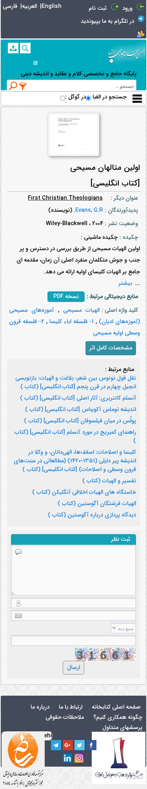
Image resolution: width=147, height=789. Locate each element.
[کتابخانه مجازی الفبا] (126, 53)
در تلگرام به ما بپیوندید (107, 21)
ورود (127, 8)
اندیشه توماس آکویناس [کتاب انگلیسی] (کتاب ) (80, 409)
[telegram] (56, 745)
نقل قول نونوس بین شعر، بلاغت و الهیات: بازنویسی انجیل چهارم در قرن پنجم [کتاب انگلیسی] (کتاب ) (75, 382)
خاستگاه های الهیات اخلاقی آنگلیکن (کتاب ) (84, 492)
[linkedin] (68, 758)
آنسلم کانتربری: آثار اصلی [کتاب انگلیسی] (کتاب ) (78, 398)
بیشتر (125, 283)
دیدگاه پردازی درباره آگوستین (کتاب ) (92, 515)
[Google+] (68, 745)
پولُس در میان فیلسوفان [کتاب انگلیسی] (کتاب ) (80, 421)
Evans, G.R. (87, 210)
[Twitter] (79, 745)
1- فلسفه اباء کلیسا (70, 321)
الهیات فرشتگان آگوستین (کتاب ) (97, 504)
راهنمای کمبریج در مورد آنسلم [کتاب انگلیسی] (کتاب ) (75, 436)
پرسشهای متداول (122, 727)
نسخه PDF (66, 296)
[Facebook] (91, 745)
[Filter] (23, 86)
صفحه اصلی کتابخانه (116, 707)
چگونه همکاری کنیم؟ (117, 717)
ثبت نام (98, 8)
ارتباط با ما (70, 707)
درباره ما (40, 707)
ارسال (73, 667)
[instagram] (79, 758)
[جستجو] (25, 48)
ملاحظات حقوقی (64, 717)
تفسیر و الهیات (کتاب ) (109, 481)
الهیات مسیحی (79, 310)
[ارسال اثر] (13, 48)
